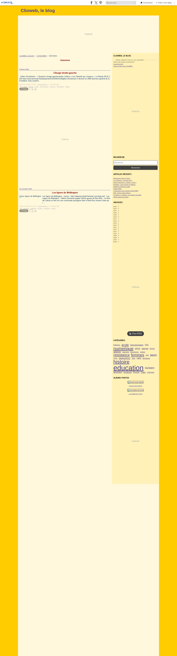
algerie (117, 352)
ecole (125, 345)
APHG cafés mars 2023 (120, 197)
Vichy (115, 358)
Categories (42, 56)
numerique (123, 349)
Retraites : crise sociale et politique (124, 184)
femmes (137, 355)
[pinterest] (100, 2)
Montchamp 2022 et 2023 (121, 178)
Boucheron (134, 352)
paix (147, 355)
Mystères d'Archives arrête (121, 186)
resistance (121, 355)
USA (147, 345)
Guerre (152, 348)
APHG (137, 349)
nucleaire (149, 368)
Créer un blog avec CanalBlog (123, 66)
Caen (143, 372)
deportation (117, 372)
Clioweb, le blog (26, 56)
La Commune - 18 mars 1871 (122, 180)
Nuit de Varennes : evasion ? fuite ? (124, 182)
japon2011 (124, 358)
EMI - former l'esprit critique (122, 193)
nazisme (125, 352)
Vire (133, 358)
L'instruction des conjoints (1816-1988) (125, 191)
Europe (136, 372)
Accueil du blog (118, 64)
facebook (128, 372)
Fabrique (116, 345)
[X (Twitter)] (96, 2)
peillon (142, 352)
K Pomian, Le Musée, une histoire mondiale (127, 195)
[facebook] (91, 2)
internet (145, 349)
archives (146, 358)
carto (139, 358)
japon (153, 355)
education (128, 367)
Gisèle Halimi (117, 189)
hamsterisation (136, 345)
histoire (121, 362)
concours (150, 372)
